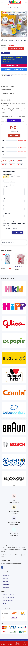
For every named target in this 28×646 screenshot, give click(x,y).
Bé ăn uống (5, 581)
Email (5, 205)
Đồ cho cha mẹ (6, 587)
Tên (4, 198)
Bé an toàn (5, 578)
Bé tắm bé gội (6, 575)
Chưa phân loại (18, 8)
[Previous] (1, 263)
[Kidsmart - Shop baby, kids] (14, 2)
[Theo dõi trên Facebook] (2, 567)
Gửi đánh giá (14, 135)
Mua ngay (6, 53)
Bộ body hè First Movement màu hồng (20, 266)
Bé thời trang (6, 584)
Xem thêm (14, 120)
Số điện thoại (7, 213)
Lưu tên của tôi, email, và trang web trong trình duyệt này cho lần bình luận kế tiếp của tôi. (14, 223)
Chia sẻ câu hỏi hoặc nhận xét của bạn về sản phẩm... (13, 185)
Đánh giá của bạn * (8, 174)
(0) (12, 160)
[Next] (27, 263)
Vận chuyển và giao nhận (8, 597)
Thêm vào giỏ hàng (16, 48)
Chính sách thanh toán (8, 600)
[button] (2, 2)
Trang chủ (9, 8)
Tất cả (4, 160)
